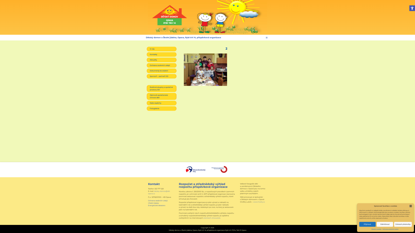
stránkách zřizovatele (211, 218)
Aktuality (153, 60)
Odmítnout (384, 224)
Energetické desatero (156, 205)
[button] (412, 8)
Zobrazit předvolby (403, 224)
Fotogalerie (154, 108)
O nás (152, 49)
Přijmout (367, 224)
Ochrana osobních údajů (390, 229)
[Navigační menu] (266, 37)
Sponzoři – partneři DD (159, 76)
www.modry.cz (259, 202)
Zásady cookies (376, 229)
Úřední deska (153, 203)
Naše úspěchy (155, 103)
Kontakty (153, 54)
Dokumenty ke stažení (159, 71)
